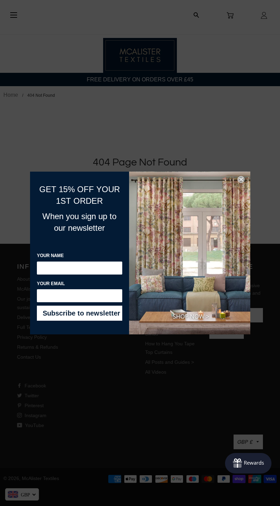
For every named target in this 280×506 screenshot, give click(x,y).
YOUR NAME (50, 255)
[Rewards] (248, 463)
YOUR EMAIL (51, 283)
